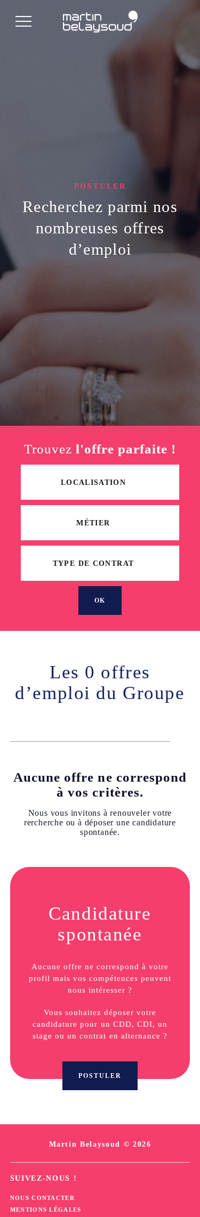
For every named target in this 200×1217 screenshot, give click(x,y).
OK (100, 600)
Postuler (99, 1076)
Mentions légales (46, 1209)
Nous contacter (42, 1198)
